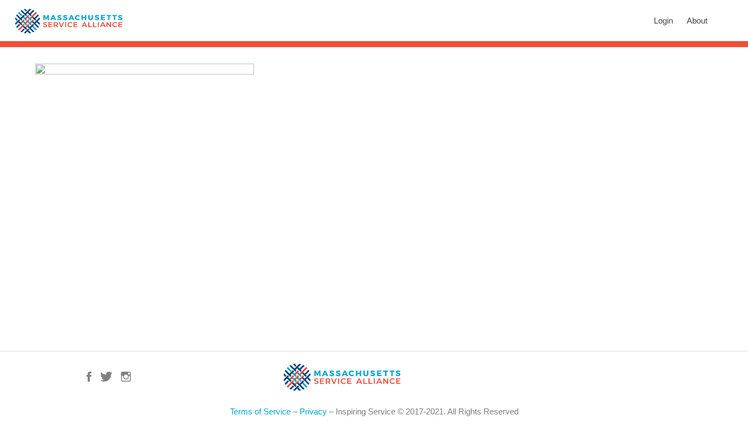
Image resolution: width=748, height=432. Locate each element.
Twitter (106, 376)
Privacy (313, 411)
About (697, 20)
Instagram (126, 376)
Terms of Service (260, 411)
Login (663, 20)
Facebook (89, 376)
